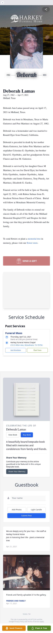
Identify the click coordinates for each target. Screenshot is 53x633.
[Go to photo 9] (30, 587)
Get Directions (16, 350)
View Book (12, 435)
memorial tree (34, 238)
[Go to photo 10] (31, 587)
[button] (26, 572)
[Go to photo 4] (22, 587)
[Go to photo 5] (24, 587)
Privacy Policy (19, 621)
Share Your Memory (16, 471)
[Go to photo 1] (18, 587)
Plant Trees (37, 350)
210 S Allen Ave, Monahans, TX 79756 (26, 345)
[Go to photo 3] (21, 587)
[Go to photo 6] (25, 587)
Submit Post (26, 515)
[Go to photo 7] (27, 587)
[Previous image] (5, 572)
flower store (32, 242)
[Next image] (47, 572)
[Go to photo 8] (28, 587)
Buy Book (27, 435)
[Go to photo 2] (19, 587)
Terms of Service (33, 621)
